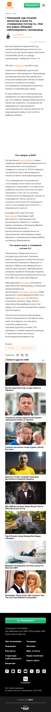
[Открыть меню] (43, 5)
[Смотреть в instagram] (13, 671)
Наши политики (34, 656)
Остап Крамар (18, 35)
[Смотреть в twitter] (31, 671)
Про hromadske (13, 641)
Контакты (10, 651)
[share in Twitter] (22, 355)
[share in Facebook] (17, 355)
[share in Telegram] (26, 355)
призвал (25, 283)
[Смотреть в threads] (44, 671)
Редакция (10, 646)
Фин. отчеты (33, 651)
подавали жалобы (28, 292)
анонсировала (26, 160)
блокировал (11, 216)
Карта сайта (32, 660)
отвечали (20, 298)
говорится (19, 65)
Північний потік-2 (27, 348)
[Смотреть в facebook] (7, 671)
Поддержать (32, 5)
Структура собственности (13, 657)
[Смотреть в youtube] (25, 671)
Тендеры (31, 641)
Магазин (30, 646)
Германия (10, 348)
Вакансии (10, 663)
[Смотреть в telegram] (19, 671)
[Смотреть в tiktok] (38, 671)
